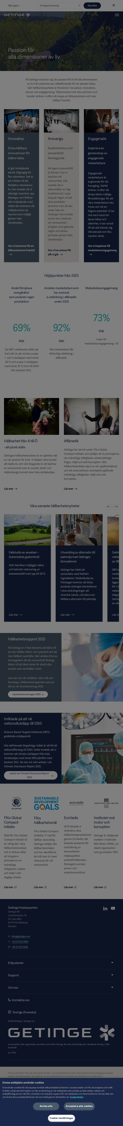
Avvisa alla (46, 1106)
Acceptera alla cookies (79, 1106)
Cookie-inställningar (61, 1118)
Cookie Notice (76, 1097)
